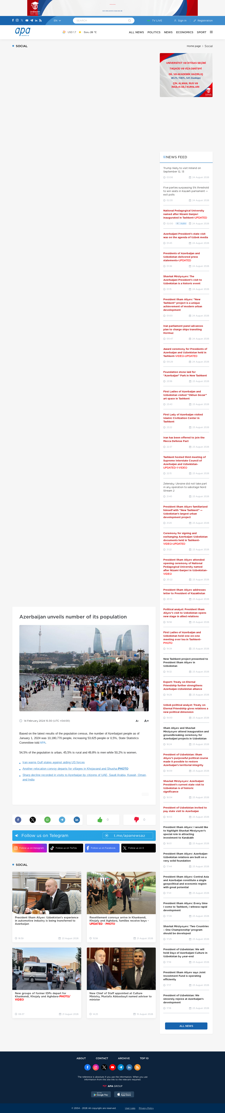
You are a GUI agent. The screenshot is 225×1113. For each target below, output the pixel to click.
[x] (104, 1067)
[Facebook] (13, 20)
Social (209, 46)
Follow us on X (136, 848)
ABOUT (81, 1058)
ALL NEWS (136, 32)
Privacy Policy (146, 1108)
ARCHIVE (124, 1058)
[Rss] (40, 20)
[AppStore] (124, 1094)
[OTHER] (209, 32)
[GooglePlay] (101, 1094)
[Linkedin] (36, 20)
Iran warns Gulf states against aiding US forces (53, 762)
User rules (130, 1108)
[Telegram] (31, 20)
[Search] (129, 21)
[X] (22, 20)
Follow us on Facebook (103, 848)
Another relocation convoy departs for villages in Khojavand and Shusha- (75, 768)
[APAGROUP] (112, 1086)
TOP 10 (144, 1058)
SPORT (201, 32)
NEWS (168, 32)
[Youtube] (26, 20)
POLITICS (153, 32)
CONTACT (102, 1058)
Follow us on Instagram (31, 848)
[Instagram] (17, 20)
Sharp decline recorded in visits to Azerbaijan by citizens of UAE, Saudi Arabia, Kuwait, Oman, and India (84, 777)
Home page (194, 46)
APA (43, 742)
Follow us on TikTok (66, 848)
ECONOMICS (184, 32)
